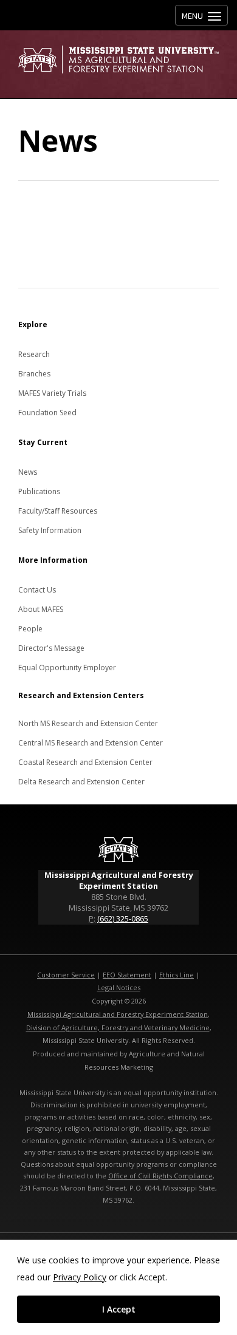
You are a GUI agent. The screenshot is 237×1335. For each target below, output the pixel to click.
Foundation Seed (47, 412)
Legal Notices (118, 987)
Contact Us (37, 590)
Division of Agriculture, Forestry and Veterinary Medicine (118, 1027)
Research (34, 354)
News (27, 472)
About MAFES (40, 609)
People (30, 628)
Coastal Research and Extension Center (85, 762)
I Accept (119, 1309)
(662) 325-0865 (122, 918)
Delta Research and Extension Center (81, 781)
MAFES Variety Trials (52, 393)
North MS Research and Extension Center (88, 723)
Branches (34, 374)
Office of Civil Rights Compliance (160, 1175)
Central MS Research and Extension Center (90, 743)
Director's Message (51, 648)
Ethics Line (176, 974)
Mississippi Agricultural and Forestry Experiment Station (117, 1014)
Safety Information (49, 530)
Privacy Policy (79, 1277)
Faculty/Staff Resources (57, 511)
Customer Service (66, 974)
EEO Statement (127, 974)
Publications (39, 491)
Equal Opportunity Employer (67, 667)
